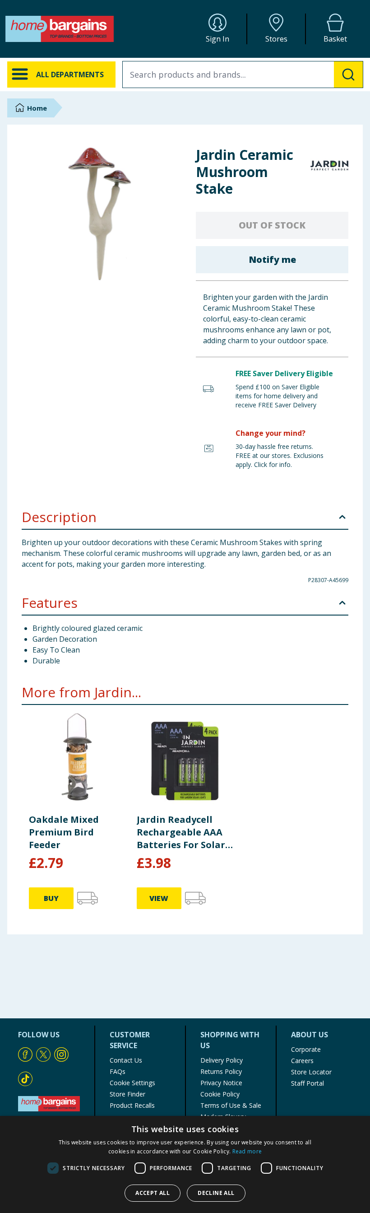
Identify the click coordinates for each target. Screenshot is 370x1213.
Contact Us (126, 1060)
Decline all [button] (216, 1193)
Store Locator (311, 1072)
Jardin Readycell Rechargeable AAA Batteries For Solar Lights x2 (181, 832)
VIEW (158, 898)
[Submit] (348, 74)
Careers (302, 1060)
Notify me (272, 259)
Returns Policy (221, 1071)
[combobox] (243, 74)
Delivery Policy (221, 1060)
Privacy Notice (221, 1082)
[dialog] (185, 1164)
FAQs (117, 1071)
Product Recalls (132, 1105)
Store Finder (127, 1094)
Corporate (306, 1049)
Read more (247, 1151)
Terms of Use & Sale (230, 1105)
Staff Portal (307, 1083)
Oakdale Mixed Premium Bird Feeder (64, 832)
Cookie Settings (132, 1082)
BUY (51, 898)
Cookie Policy (220, 1094)
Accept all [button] (152, 1193)
